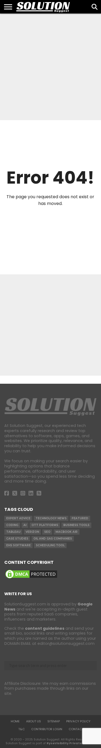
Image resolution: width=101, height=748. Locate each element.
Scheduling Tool (50, 545)
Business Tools (76, 525)
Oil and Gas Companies (52, 538)
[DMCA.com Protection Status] (31, 578)
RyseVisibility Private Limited (71, 743)
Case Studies (17, 538)
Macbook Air (66, 532)
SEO (47, 532)
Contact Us (78, 729)
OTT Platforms (45, 525)
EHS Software (18, 545)
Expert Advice (18, 518)
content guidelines (44, 628)
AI (24, 525)
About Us (33, 721)
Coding (12, 525)
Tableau (13, 532)
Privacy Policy (78, 721)
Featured (80, 518)
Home (15, 721)
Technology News (51, 518)
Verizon (32, 532)
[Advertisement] (50, 66)
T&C (21, 729)
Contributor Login (46, 729)
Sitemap (53, 721)
